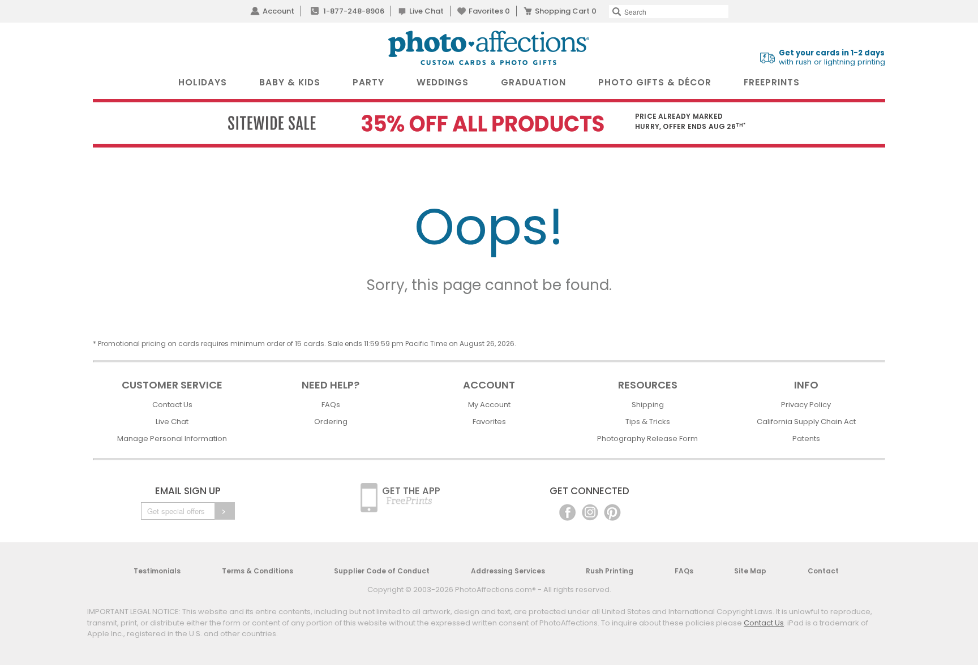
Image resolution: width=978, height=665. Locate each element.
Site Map (750, 571)
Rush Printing (609, 571)
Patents (806, 438)
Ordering (331, 421)
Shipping (648, 404)
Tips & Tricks (647, 421)
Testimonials (157, 571)
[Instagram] (590, 511)
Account (278, 11)
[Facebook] (567, 511)
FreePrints (772, 82)
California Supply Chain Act (806, 421)
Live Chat (426, 11)
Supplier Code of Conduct (382, 571)
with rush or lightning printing (832, 58)
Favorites (489, 11)
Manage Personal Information (172, 438)
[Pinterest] (612, 511)
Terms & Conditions (257, 571)
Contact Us (172, 404)
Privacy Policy (806, 404)
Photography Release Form (647, 438)
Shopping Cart (566, 11)
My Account (489, 404)
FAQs (330, 404)
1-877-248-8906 (353, 11)
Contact (823, 571)
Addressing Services (508, 571)
